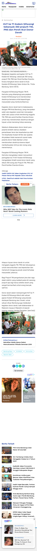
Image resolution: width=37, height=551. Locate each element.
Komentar (19, 370)
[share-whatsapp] (20, 366)
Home (4, 7)
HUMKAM (19, 351)
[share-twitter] (17, 366)
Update (25, 184)
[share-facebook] (13, 366)
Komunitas (29, 351)
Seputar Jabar (7, 354)
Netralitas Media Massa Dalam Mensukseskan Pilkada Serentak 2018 (17, 343)
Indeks (21, 7)
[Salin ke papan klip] (23, 366)
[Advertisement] (18, 239)
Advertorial (30, 7)
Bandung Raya (7, 351)
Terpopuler (12, 7)
